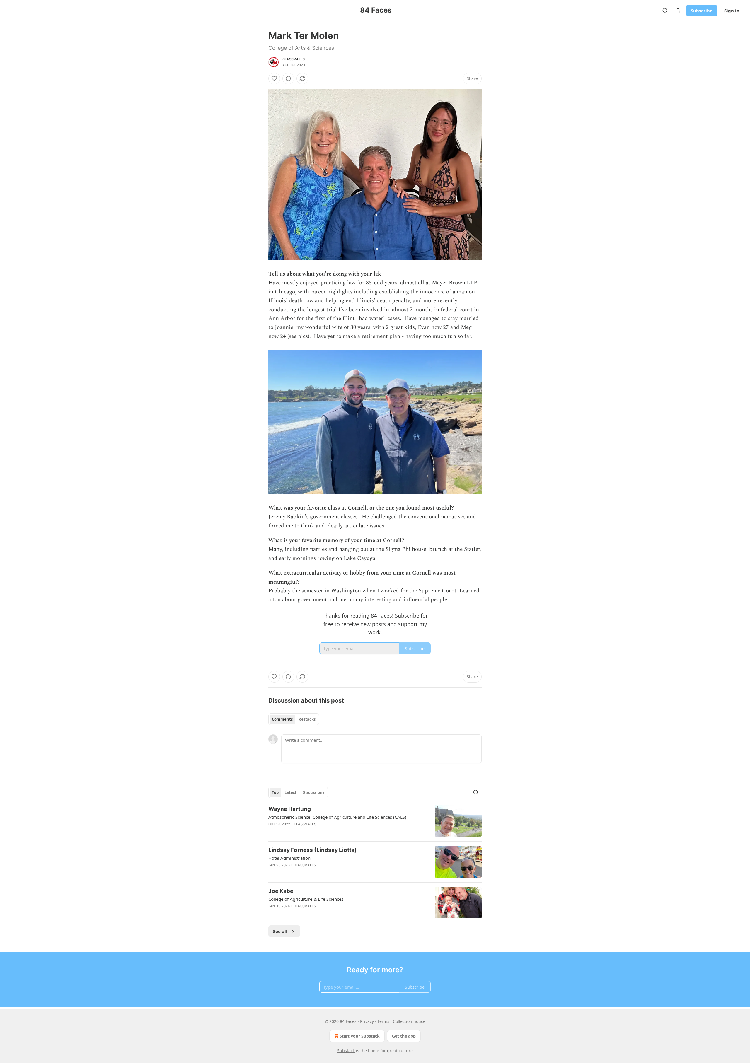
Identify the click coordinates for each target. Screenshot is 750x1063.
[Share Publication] (678, 10)
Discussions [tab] (313, 792)
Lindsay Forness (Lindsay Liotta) (312, 850)
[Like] (274, 78)
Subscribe (701, 10)
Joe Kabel (281, 891)
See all (280, 931)
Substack (346, 1050)
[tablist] (293, 719)
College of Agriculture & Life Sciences (305, 899)
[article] (375, 821)
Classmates (293, 59)
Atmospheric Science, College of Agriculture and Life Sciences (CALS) (337, 817)
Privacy (367, 1021)
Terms (383, 1021)
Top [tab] (275, 792)
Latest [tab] (290, 792)
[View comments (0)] (288, 78)
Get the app (404, 1036)
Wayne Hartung (289, 809)
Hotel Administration (289, 858)
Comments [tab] (282, 719)
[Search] (665, 10)
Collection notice (409, 1021)
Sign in (731, 10)
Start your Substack (360, 1036)
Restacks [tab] (307, 719)
